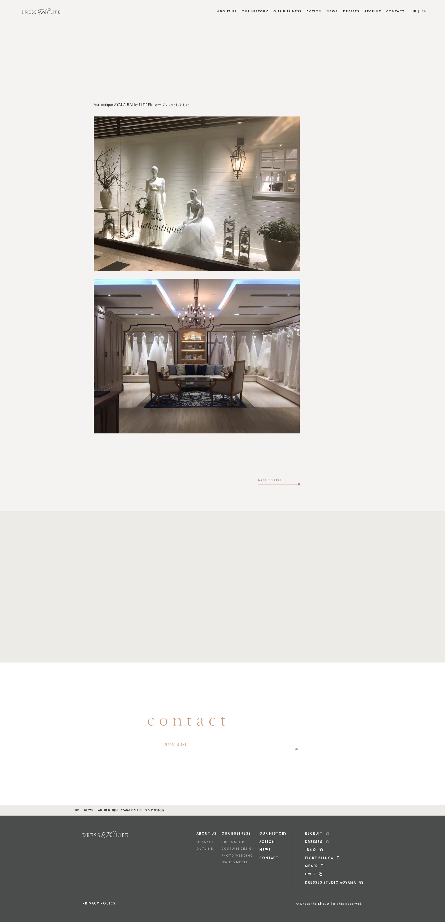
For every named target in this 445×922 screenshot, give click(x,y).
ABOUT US (227, 11)
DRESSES (351, 11)
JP (414, 11)
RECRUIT (372, 11)
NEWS (332, 11)
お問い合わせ (176, 744)
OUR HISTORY (255, 11)
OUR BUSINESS (287, 11)
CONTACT (395, 11)
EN (424, 11)
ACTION (314, 11)
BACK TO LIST (270, 480)
